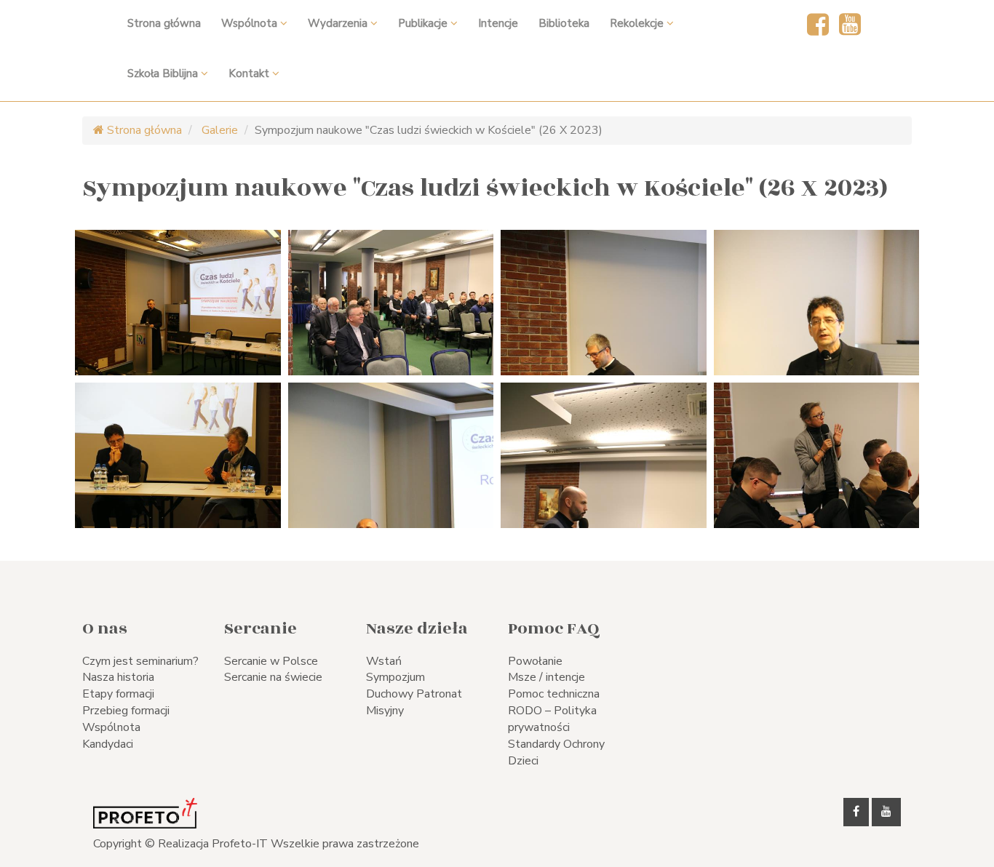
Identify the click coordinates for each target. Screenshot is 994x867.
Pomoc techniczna (554, 694)
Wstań (384, 661)
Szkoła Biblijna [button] (164, 73)
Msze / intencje (546, 677)
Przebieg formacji (126, 711)
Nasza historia (118, 677)
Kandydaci (107, 744)
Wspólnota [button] (250, 23)
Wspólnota (111, 727)
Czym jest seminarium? (140, 661)
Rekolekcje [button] (638, 23)
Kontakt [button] (250, 73)
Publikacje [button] (424, 23)
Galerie (218, 130)
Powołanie (535, 661)
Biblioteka (563, 23)
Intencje (498, 23)
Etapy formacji (118, 694)
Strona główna (164, 23)
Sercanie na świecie (273, 677)
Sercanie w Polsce (271, 661)
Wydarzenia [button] (339, 23)
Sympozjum (395, 677)
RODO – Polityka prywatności (552, 719)
